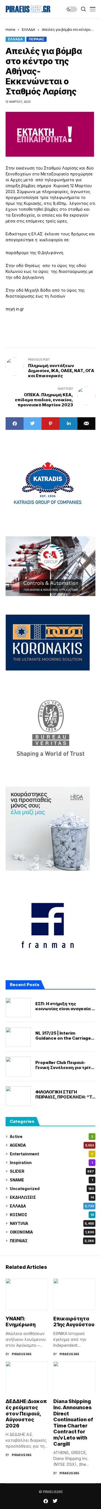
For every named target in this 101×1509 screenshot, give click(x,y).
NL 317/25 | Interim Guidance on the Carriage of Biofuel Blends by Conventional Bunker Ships (64, 1036)
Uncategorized (52, 1188)
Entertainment (51, 1153)
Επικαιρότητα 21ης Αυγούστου (74, 1322)
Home (10, 29)
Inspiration (51, 1162)
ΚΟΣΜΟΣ (52, 1214)
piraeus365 (22, 1354)
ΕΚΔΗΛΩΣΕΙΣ (52, 1197)
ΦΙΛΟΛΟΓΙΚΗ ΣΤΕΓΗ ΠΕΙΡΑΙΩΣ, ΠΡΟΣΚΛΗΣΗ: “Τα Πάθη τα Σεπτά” (65, 1095)
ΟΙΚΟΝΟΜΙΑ (52, 1232)
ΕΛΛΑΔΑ (28, 29)
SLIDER (52, 1171)
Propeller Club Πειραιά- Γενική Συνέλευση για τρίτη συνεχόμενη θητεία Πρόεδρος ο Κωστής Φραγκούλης (64, 1065)
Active (51, 1136)
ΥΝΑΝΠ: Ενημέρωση (21, 1322)
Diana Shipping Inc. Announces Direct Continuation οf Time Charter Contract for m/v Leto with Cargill (73, 1422)
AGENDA (52, 1145)
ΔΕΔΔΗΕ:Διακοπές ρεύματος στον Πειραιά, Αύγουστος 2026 (26, 1413)
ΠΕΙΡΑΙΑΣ (36, 39)
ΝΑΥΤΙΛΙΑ (52, 1223)
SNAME (51, 1179)
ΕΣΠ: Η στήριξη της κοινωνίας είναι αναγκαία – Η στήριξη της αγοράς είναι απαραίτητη (64, 1006)
